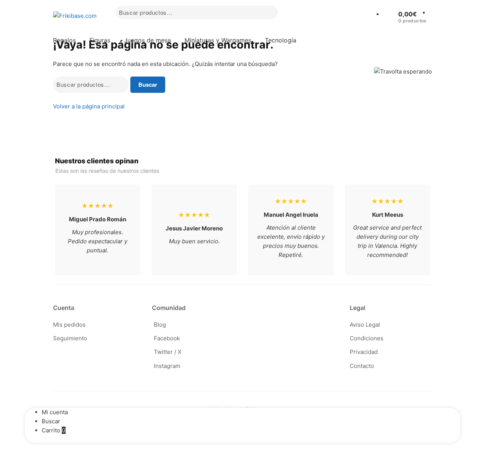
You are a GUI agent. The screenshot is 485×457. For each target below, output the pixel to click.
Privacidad (364, 351)
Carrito (54, 430)
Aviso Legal (365, 324)
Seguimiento (70, 338)
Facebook (167, 338)
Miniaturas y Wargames (218, 40)
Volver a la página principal (89, 106)
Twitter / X (167, 351)
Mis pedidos (69, 324)
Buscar (147, 84)
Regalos (64, 40)
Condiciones (366, 338)
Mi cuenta (55, 412)
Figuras (99, 40)
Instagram (167, 365)
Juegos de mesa (147, 40)
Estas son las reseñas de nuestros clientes (107, 170)
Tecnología (280, 40)
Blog (160, 324)
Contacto (362, 365)
